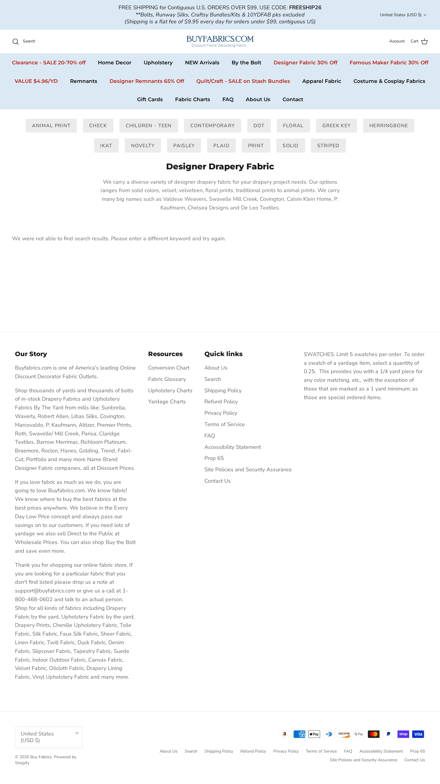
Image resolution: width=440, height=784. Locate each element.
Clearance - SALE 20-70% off (49, 63)
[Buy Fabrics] (220, 41)
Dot (259, 125)
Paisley (184, 145)
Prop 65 (214, 458)
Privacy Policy (220, 413)
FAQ (227, 99)
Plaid (221, 145)
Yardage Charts (167, 401)
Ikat (106, 145)
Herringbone (388, 125)
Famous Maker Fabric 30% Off (389, 63)
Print (256, 145)
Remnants (83, 81)
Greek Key (336, 125)
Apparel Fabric (321, 81)
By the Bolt (246, 63)
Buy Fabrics (41, 757)
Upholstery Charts (170, 390)
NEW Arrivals (202, 63)
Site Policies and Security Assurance (248, 469)
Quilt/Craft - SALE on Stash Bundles (243, 81)
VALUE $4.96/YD (36, 81)
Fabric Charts (192, 99)
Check (98, 125)
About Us (258, 99)
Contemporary (212, 125)
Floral (293, 125)
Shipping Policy (223, 390)
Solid (290, 145)
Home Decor (114, 63)
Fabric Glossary (167, 379)
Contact (293, 99)
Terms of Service (224, 424)
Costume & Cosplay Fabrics (389, 81)
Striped (328, 145)
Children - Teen (149, 125)
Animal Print (51, 125)
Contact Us (217, 480)
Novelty (143, 145)
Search (212, 379)
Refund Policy (221, 401)
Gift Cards (150, 99)
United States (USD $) (400, 15)
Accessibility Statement (232, 447)
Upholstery (158, 63)
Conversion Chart (168, 367)
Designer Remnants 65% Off (147, 81)
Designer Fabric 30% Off (305, 63)
